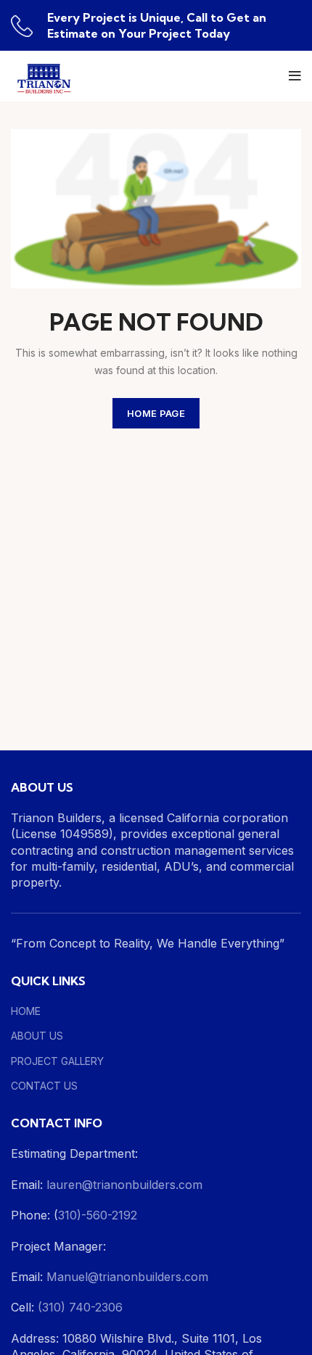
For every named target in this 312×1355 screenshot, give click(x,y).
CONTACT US (44, 1086)
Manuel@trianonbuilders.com (125, 1276)
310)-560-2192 (97, 1215)
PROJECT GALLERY (57, 1061)
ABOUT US (37, 1035)
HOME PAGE (156, 413)
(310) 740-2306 (80, 1307)
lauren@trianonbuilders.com (124, 1184)
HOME (26, 1011)
